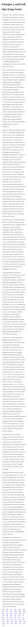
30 (18, 617)
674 (12, 621)
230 (8, 619)
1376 (15, 611)
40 (6, 617)
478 (12, 623)
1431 (16, 623)
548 (3, 625)
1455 (24, 611)
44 (3, 611)
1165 (20, 611)
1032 (24, 609)
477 (15, 619)
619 (20, 623)
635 (3, 621)
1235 (7, 621)
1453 (11, 611)
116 (22, 617)
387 (23, 615)
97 (23, 613)
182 (15, 613)
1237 (3, 619)
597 (15, 615)
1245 (11, 613)
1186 (20, 613)
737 (11, 609)
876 (19, 615)
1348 (3, 623)
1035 (16, 621)
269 (11, 615)
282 (8, 623)
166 (7, 609)
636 (12, 619)
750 (6, 611)
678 (3, 613)
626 (7, 615)
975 (24, 623)
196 (3, 617)
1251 (11, 617)
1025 (15, 609)
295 (19, 619)
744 (15, 617)
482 (19, 609)
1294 (20, 621)
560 (23, 619)
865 (24, 621)
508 (3, 609)
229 (3, 615)
